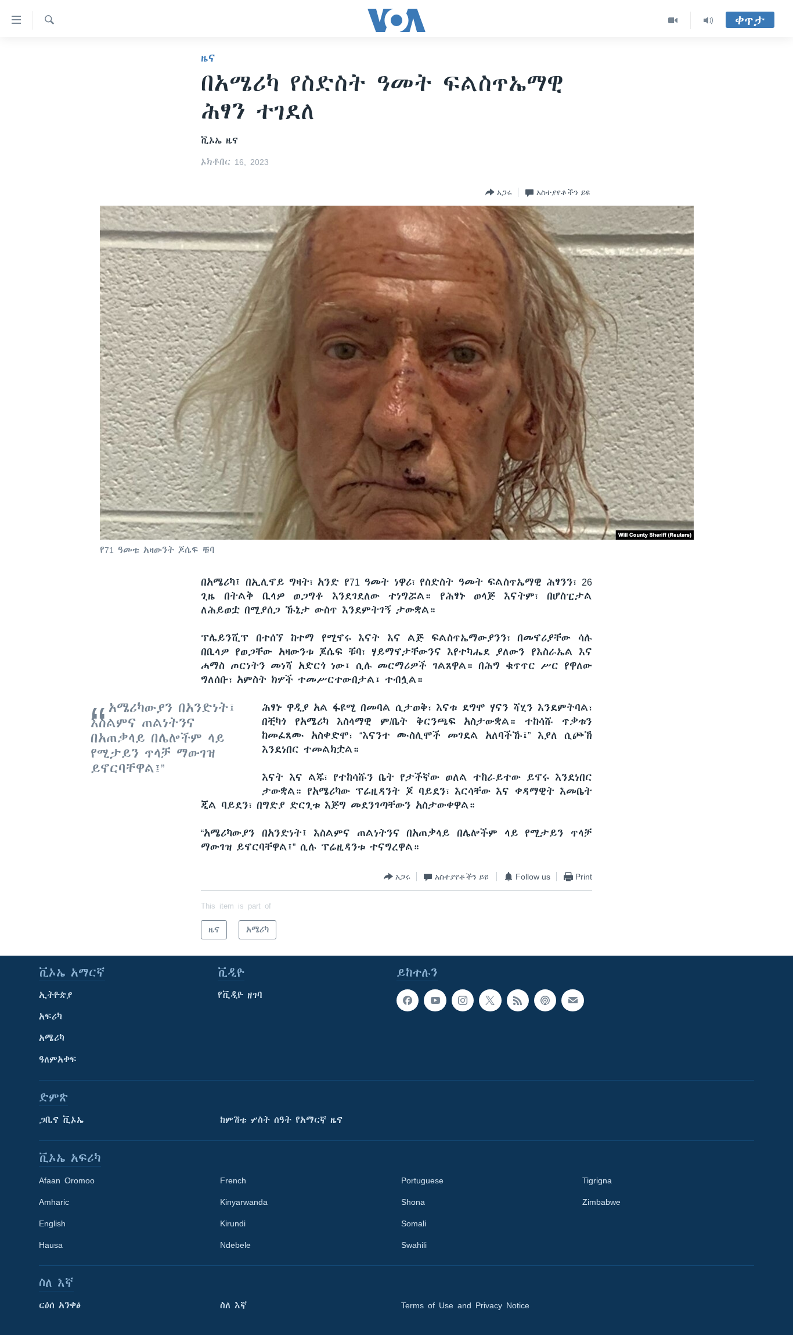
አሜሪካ (51, 1038)
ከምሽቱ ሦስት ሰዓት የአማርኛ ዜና (281, 1120)
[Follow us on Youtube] (435, 1000)
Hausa (51, 1245)
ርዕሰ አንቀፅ (60, 1305)
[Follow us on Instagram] (463, 1000)
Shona (413, 1202)
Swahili (414, 1245)
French (233, 1180)
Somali (413, 1223)
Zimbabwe (601, 1202)
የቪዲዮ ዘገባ (240, 995)
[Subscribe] (572, 1000)
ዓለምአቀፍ (58, 1059)
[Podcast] (545, 1000)
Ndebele (235, 1245)
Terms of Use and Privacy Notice (465, 1305)
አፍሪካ (50, 1016)
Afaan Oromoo (67, 1180)
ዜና (208, 58)
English (52, 1223)
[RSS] (518, 1000)
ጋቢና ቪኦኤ (61, 1120)
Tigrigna (597, 1180)
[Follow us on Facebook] (407, 1000)
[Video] (673, 20)
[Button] (498, 192)
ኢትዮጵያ (56, 995)
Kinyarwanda (244, 1202)
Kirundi (233, 1223)
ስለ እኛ (233, 1305)
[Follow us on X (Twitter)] (490, 1000)
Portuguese (422, 1180)
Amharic (54, 1202)
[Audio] (708, 20)
